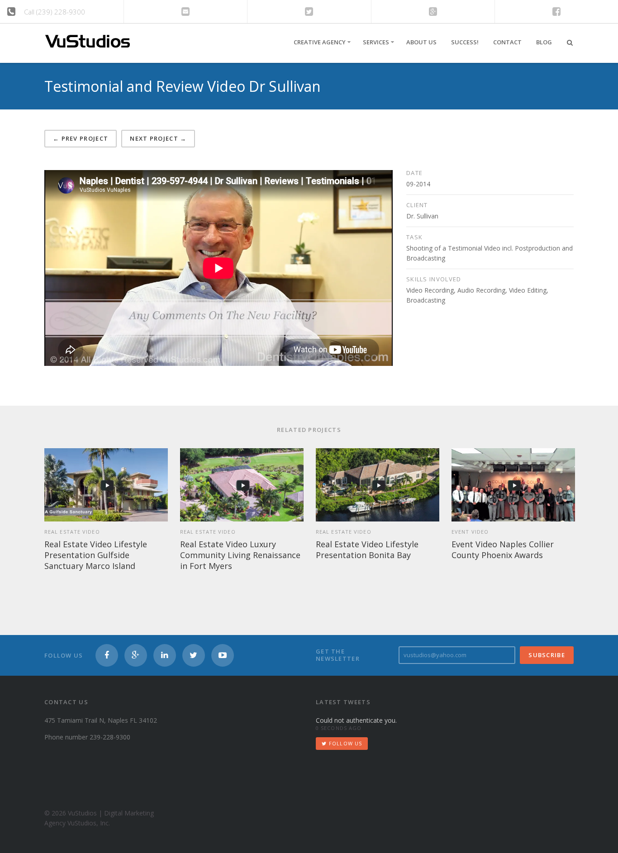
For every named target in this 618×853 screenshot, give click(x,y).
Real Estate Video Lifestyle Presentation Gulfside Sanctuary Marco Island (95, 555)
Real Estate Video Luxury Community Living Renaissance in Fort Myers (240, 555)
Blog (544, 42)
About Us (421, 42)
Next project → (158, 138)
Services (376, 42)
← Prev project (80, 138)
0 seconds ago (338, 728)
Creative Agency (320, 42)
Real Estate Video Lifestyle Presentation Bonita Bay (367, 549)
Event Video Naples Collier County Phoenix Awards (503, 549)
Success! (465, 42)
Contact (507, 42)
